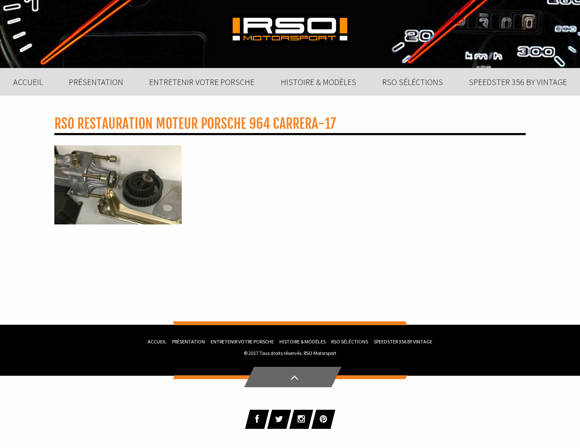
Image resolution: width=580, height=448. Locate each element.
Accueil (157, 341)
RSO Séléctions (349, 341)
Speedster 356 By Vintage (403, 341)
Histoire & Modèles (302, 341)
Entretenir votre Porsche (242, 341)
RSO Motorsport (320, 353)
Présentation (188, 341)
